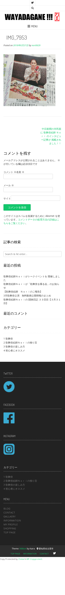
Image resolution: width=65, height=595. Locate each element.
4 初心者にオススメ (14, 350)
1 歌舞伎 (8, 338)
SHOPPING (9, 528)
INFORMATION (12, 520)
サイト (7, 198)
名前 (20, 172)
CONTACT (9, 512)
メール (8, 185)
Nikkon (23, 548)
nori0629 (36, 45)
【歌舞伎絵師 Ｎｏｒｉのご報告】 (22, 291)
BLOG (6, 508)
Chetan (21, 559)
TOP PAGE (9, 532)
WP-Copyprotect (34, 559)
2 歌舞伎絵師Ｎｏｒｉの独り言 (20, 342)
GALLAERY (9, 516)
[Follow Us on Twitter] (33, 3)
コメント (9, 172)
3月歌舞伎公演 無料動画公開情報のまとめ (27, 295)
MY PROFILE (10, 524)
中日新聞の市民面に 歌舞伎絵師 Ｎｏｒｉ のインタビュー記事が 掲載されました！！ (50, 136)
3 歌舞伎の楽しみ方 (14, 346)
